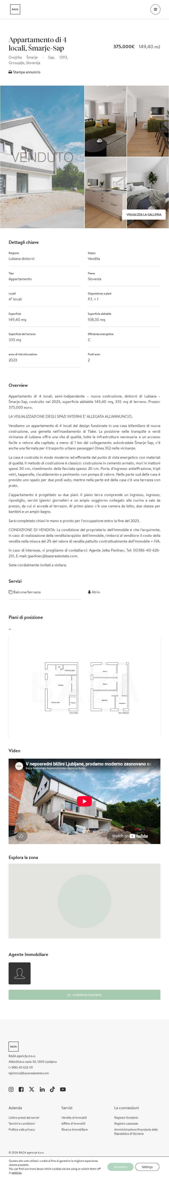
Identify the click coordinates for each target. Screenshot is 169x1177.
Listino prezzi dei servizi (24, 1117)
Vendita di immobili (74, 1117)
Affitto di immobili (73, 1123)
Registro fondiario (126, 1117)
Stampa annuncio (26, 72)
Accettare (120, 1167)
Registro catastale (126, 1123)
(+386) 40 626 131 (21, 1067)
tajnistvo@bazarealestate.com (29, 1073)
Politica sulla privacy (22, 1129)
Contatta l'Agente (87, 995)
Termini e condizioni (22, 1123)
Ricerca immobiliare (74, 1129)
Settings (147, 1167)
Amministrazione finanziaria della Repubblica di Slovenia (136, 1131)
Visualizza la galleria (144, 214)
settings (16, 1173)
